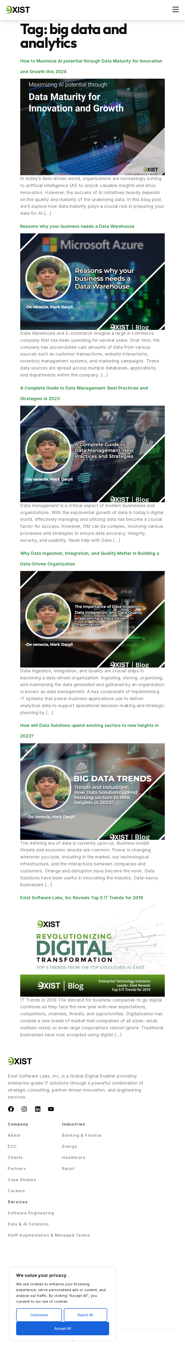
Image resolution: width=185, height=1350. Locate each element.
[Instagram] (24, 1109)
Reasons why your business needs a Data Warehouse (77, 226)
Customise (39, 1315)
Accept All (62, 1328)
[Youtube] (51, 1109)
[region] (63, 1303)
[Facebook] (11, 1109)
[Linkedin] (38, 1109)
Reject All (85, 1315)
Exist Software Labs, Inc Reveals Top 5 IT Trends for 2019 (81, 897)
